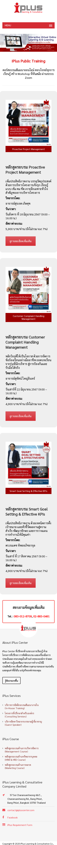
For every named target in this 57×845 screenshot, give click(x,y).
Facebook (12, 817)
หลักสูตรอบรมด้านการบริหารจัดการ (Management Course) (21, 750)
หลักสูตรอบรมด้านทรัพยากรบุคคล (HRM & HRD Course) (21, 758)
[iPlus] (28, 8)
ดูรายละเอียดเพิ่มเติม (21, 241)
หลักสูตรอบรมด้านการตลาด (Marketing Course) (18, 766)
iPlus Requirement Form (19, 824)
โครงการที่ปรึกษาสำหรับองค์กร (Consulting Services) (19, 715)
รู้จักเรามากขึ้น (11, 680)
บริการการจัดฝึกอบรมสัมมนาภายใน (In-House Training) (22, 706)
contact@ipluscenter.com (20, 810)
